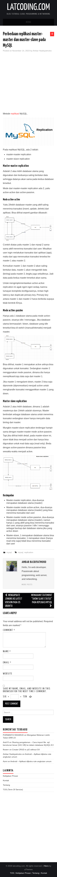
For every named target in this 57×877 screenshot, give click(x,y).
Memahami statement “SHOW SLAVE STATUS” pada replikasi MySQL (41, 599)
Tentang (6, 785)
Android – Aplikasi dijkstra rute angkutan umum (30, 761)
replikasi (15, 113)
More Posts (27, 585)
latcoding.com (28, 7)
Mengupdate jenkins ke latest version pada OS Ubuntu (13, 600)
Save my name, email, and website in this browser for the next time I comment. (26, 690)
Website (7, 674)
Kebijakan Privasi (10, 776)
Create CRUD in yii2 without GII (26, 749)
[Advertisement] (28, 83)
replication (28, 552)
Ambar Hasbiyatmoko (42, 51)
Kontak (6, 780)
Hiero (46, 866)
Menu (28, 22)
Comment (9, 630)
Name (7, 651)
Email (7, 662)
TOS (12, 873)
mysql (9, 552)
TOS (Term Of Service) (13, 789)
